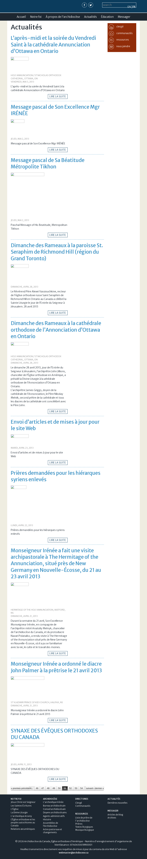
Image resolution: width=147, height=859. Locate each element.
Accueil (21, 16)
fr (133, 6)
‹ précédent (24, 788)
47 (42, 788)
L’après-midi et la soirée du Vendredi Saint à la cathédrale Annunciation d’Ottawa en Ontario (53, 44)
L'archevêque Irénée (53, 802)
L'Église (14, 809)
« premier (15, 788)
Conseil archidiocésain (54, 809)
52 (70, 788)
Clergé (78, 803)
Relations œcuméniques (23, 829)
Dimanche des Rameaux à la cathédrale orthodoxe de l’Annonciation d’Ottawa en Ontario (56, 330)
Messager (124, 16)
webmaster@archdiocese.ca (73, 852)
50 (59, 788)
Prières (78, 824)
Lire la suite (57, 96)
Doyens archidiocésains (55, 812)
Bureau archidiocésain (54, 805)
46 (37, 788)
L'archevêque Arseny (21, 816)
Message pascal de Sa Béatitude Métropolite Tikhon (47, 163)
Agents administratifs (54, 816)
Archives (112, 817)
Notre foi (36, 16)
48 (48, 788)
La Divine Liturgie (19, 812)
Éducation (107, 16)
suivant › (90, 788)
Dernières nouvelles (117, 803)
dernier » (99, 788)
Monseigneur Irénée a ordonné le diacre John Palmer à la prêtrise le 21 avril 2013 (56, 667)
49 (54, 788)
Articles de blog (115, 814)
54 (81, 788)
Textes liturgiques (84, 827)
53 (76, 788)
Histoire (47, 819)
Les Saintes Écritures (21, 805)
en (129, 6)
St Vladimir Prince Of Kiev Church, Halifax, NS (37, 702)
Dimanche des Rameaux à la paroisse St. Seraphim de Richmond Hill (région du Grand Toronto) (57, 252)
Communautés (82, 806)
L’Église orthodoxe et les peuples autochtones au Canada (23, 822)
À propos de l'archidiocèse (63, 16)
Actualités (90, 16)
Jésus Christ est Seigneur (23, 802)
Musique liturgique (84, 830)
